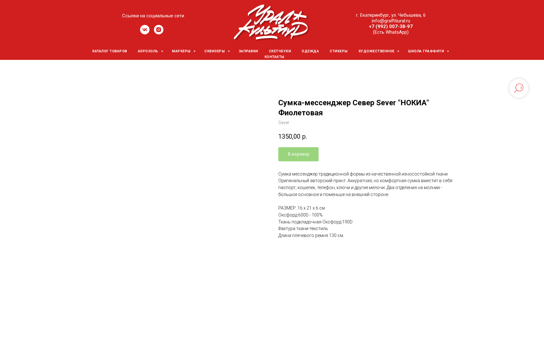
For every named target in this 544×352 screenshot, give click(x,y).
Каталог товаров (109, 51)
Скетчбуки (280, 51)
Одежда (310, 51)
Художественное (377, 51)
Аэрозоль (149, 51)
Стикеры (339, 51)
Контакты (274, 57)
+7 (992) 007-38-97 (391, 26)
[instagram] (158, 32)
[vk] (145, 32)
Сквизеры (215, 51)
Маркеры (182, 51)
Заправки (248, 51)
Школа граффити (426, 51)
